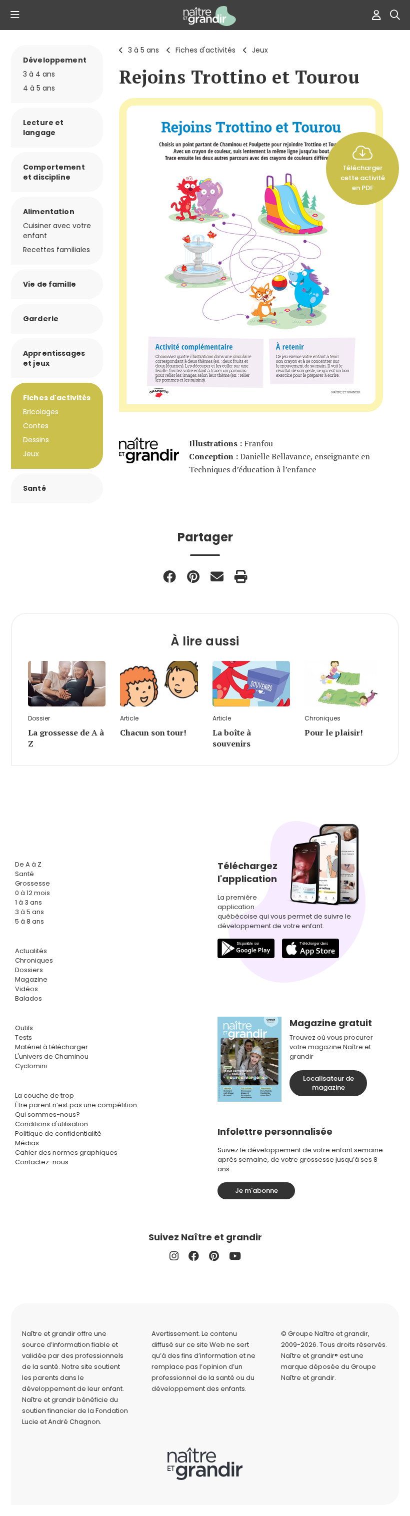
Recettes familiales (56, 250)
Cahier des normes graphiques (66, 1152)
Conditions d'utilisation (51, 1124)
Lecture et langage (43, 128)
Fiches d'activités (206, 50)
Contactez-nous (41, 1162)
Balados (28, 998)
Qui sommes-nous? (47, 1114)
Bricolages (40, 412)
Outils (24, 1028)
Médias (27, 1143)
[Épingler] (193, 576)
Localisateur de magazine (328, 1083)
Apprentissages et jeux (54, 358)
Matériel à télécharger (51, 1047)
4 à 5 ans (39, 88)
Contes (35, 426)
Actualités (31, 951)
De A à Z (28, 864)
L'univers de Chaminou (51, 1056)
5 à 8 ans (29, 921)
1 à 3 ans (28, 902)
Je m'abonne (256, 1190)
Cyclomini (31, 1066)
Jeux (260, 50)
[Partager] (169, 576)
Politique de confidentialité (58, 1133)
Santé (34, 488)
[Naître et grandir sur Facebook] (193, 1256)
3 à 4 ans (39, 74)
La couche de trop (44, 1095)
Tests (23, 1037)
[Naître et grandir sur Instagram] (174, 1256)
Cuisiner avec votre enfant (57, 231)
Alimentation (48, 212)
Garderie (40, 319)
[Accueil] (205, 16)
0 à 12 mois (32, 893)
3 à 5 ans (143, 50)
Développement (54, 60)
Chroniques (34, 960)
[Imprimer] (241, 576)
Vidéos (26, 989)
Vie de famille (49, 284)
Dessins (36, 440)
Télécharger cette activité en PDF (362, 178)
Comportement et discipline (54, 172)
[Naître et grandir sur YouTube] (235, 1256)
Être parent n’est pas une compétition (76, 1105)
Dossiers (29, 970)
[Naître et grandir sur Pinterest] (214, 1256)
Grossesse (32, 883)
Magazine (31, 979)
